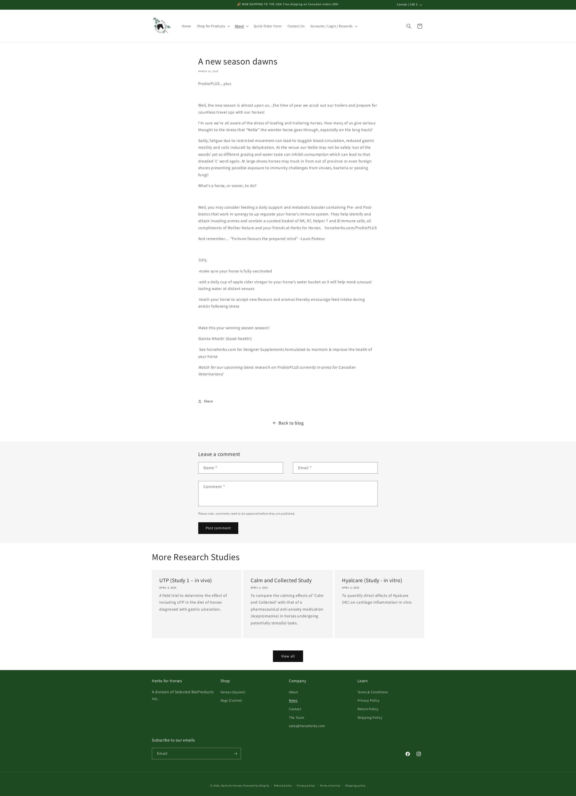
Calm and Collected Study (281, 580)
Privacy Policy (369, 700)
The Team (296, 717)
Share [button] (208, 401)
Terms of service (330, 785)
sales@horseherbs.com (307, 725)
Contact (295, 709)
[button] (213, 26)
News (293, 700)
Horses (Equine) (232, 692)
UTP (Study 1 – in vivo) (185, 580)
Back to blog (291, 423)
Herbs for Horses (231, 785)
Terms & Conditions (373, 692)
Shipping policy (355, 785)
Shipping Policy (370, 717)
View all (288, 656)
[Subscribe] (235, 754)
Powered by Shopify (256, 785)
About (293, 692)
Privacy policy (306, 785)
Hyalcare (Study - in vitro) (372, 580)
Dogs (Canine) (231, 700)
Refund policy (283, 785)
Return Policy (368, 709)
